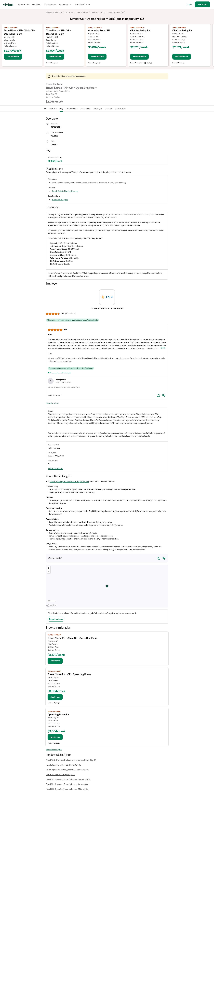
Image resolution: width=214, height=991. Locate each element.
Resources (64, 4)
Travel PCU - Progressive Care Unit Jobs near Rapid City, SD (71, 760)
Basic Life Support (60, 199)
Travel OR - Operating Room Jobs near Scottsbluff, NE (68, 779)
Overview (53, 108)
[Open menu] (45, 108)
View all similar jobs (54, 749)
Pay (61, 108)
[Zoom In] (48, 568)
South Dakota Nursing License (65, 191)
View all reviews (52, 403)
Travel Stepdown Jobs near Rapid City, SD (63, 765)
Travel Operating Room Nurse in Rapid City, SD (69, 481)
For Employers (50, 4)
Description (85, 108)
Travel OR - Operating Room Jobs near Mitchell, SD (67, 789)
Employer (98, 108)
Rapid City (95, 12)
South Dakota (82, 12)
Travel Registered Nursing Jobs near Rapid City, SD (67, 770)
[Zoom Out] (48, 571)
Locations (36, 4)
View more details (55, 468)
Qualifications (72, 108)
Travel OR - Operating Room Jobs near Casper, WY (67, 784)
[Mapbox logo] (51, 605)
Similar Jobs (120, 108)
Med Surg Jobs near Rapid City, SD (60, 774)
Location (108, 108)
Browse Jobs (23, 4)
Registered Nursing (54, 12)
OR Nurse (69, 12)
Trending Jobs (81, 4)
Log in (189, 4)
